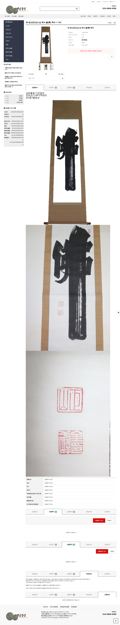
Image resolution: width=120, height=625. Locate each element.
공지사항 (83, 16)
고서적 (8, 26)
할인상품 (20, 16)
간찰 (7, 44)
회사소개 (45, 606)
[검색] (77, 9)
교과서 (8, 41)
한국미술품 (9, 48)
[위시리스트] (112, 57)
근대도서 (8, 29)
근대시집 (8, 33)
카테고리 (9, 22)
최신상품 (7, 16)
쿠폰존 (89, 16)
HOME (109, 23)
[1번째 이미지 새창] (39, 67)
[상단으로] (115, 620)
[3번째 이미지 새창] (52, 67)
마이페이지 (105, 1)
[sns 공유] (62, 78)
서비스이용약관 (54, 606)
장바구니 (113, 1)
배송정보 (89, 87)
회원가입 (99, 1)
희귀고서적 (9, 37)
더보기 (109, 520)
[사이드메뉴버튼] (118, 312)
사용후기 (95, 16)
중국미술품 (9, 55)
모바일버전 (74, 606)
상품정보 (35, 87)
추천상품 (14, 16)
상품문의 (70, 87)
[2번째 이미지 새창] (46, 67)
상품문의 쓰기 (102, 551)
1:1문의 (109, 16)
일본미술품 (9, 52)
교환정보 (107, 87)
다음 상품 (60, 74)
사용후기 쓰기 (99, 520)
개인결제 (102, 16)
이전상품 (31, 74)
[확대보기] (46, 74)
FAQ (114, 16)
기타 (7, 59)
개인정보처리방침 (64, 606)
